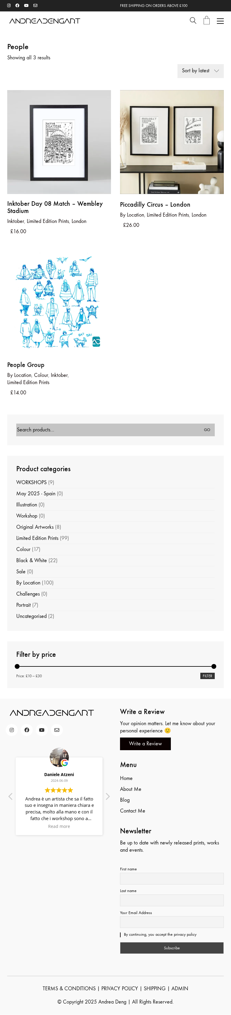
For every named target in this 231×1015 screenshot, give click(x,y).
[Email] (57, 730)
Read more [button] (59, 826)
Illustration (26, 505)
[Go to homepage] (44, 21)
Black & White (31, 560)
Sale (21, 572)
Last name (128, 890)
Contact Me (132, 811)
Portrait (23, 605)
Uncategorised (31, 616)
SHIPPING (155, 988)
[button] (220, 21)
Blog (125, 800)
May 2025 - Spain (35, 493)
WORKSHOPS (31, 482)
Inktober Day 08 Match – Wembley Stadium (55, 207)
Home (126, 778)
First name (128, 869)
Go (207, 429)
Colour (41, 375)
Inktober (59, 375)
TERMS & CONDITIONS (69, 988)
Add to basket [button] (21, 221)
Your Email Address (136, 912)
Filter (207, 676)
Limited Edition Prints (48, 221)
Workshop (26, 516)
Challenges (28, 594)
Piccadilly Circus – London (155, 204)
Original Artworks (35, 527)
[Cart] (206, 20)
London (79, 221)
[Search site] (193, 21)
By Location (28, 583)
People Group (26, 364)
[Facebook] (27, 730)
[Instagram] (12, 730)
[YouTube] (42, 730)
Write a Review (145, 744)
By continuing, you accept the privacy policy (159, 934)
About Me (130, 789)
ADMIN (179, 988)
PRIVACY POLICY (119, 988)
